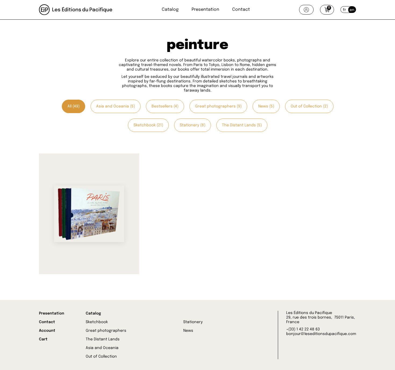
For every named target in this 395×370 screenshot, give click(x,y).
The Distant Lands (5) (242, 125)
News (188, 331)
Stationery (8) (192, 125)
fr (344, 10)
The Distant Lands (103, 339)
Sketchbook (97, 322)
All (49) (73, 106)
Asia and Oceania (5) (115, 106)
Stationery (193, 322)
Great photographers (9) (218, 106)
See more (69, 247)
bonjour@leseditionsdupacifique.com (321, 334)
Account (47, 331)
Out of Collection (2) (309, 106)
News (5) (266, 106)
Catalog (170, 9)
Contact (241, 9)
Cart (43, 339)
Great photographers (106, 331)
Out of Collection (101, 356)
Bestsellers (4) (165, 106)
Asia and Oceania (102, 348)
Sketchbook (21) (148, 125)
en (352, 10)
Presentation (205, 9)
